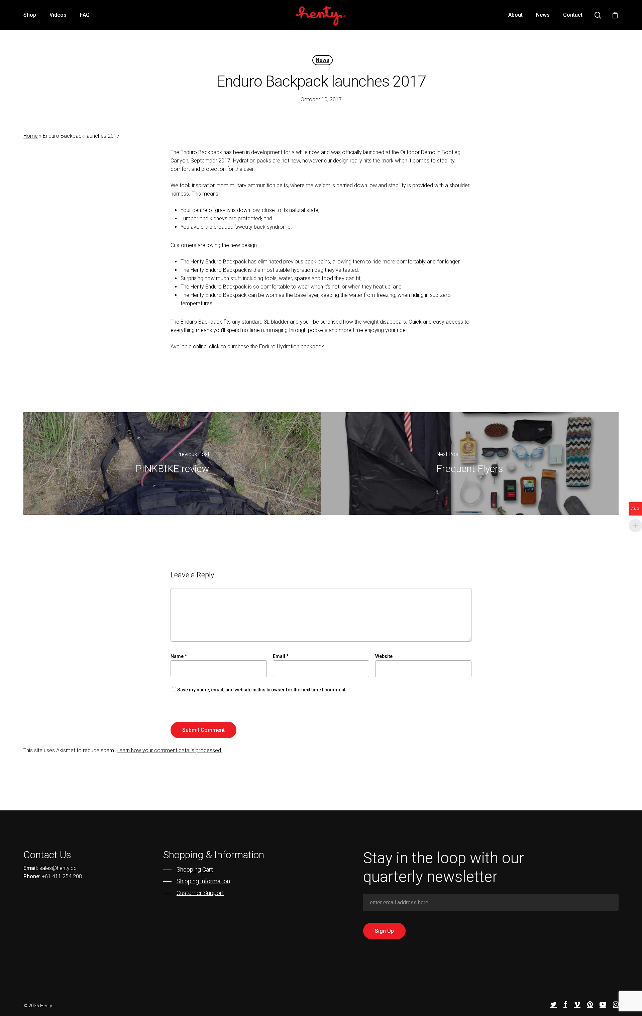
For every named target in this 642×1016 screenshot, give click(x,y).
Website (384, 656)
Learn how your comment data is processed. (169, 750)
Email (281, 656)
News (322, 60)
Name (179, 656)
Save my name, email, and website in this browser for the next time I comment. (262, 689)
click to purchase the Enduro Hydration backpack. (267, 346)
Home (30, 136)
